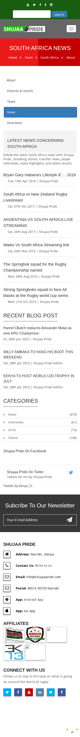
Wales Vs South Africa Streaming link (36, 245)
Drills (12, 430)
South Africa (49, 57)
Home (12, 57)
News (11, 112)
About (70, 57)
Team (29, 57)
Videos (13, 438)
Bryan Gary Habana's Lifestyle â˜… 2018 (39, 175)
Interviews (16, 422)
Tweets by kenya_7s (17, 486)
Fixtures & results (20, 91)
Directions (14, 123)
